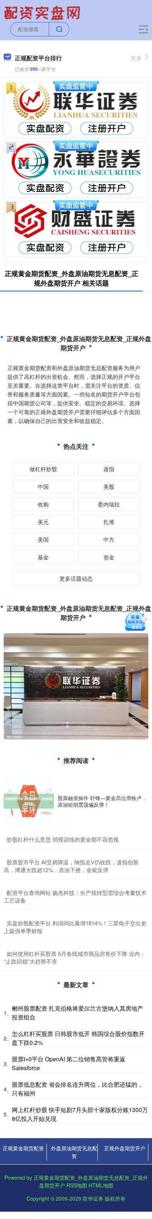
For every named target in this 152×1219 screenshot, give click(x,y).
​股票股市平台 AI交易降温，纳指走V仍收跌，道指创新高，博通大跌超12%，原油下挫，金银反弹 (71, 866)
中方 (108, 539)
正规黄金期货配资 (23, 1148)
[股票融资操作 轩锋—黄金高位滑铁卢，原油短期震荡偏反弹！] (29, 801)
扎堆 (108, 522)
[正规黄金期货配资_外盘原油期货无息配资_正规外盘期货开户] (43, 12)
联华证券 (93, 1198)
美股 (108, 486)
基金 (43, 557)
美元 (43, 522)
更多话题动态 (76, 578)
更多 (136, 58)
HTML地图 (101, 1185)
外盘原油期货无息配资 (74, 1151)
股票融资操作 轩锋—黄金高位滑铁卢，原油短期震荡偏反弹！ (102, 801)
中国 (43, 486)
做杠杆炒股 (43, 469)
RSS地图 (76, 1185)
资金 (108, 557)
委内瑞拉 (109, 504)
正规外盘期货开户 (124, 1148)
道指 (108, 469)
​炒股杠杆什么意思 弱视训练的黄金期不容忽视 (63, 839)
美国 (43, 539)
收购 (43, 504)
